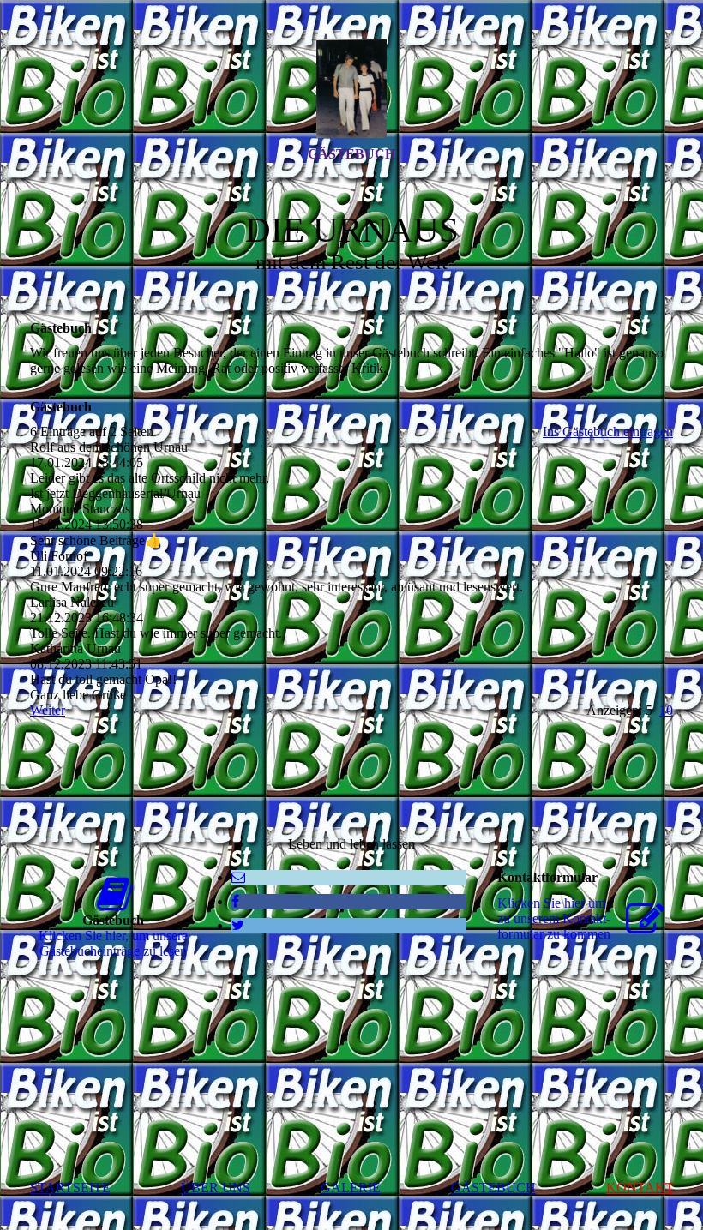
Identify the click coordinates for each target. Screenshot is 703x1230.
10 (666, 710)
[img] (351, 88)
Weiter (47, 710)
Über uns (215, 1187)
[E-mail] (238, 877)
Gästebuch (351, 154)
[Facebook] (235, 901)
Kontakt (640, 1187)
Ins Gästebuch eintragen (608, 431)
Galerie (351, 1187)
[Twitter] (237, 925)
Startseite (70, 1187)
